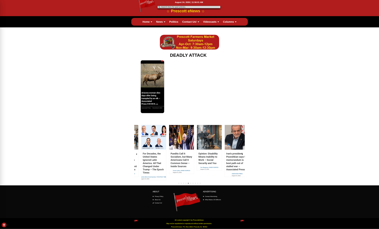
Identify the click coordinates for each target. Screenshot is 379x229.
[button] (242, 154)
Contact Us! (189, 21)
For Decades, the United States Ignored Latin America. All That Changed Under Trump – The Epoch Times (147, 163)
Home (146, 21)
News (159, 21)
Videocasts (209, 21)
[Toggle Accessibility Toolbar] (4, 225)
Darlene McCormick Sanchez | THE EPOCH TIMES (148, 177)
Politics (173, 21)
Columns (228, 21)
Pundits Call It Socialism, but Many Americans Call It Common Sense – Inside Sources (175, 160)
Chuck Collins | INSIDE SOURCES (175, 170)
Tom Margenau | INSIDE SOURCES (203, 167)
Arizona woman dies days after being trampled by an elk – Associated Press (150, 98)
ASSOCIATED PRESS (231, 173)
